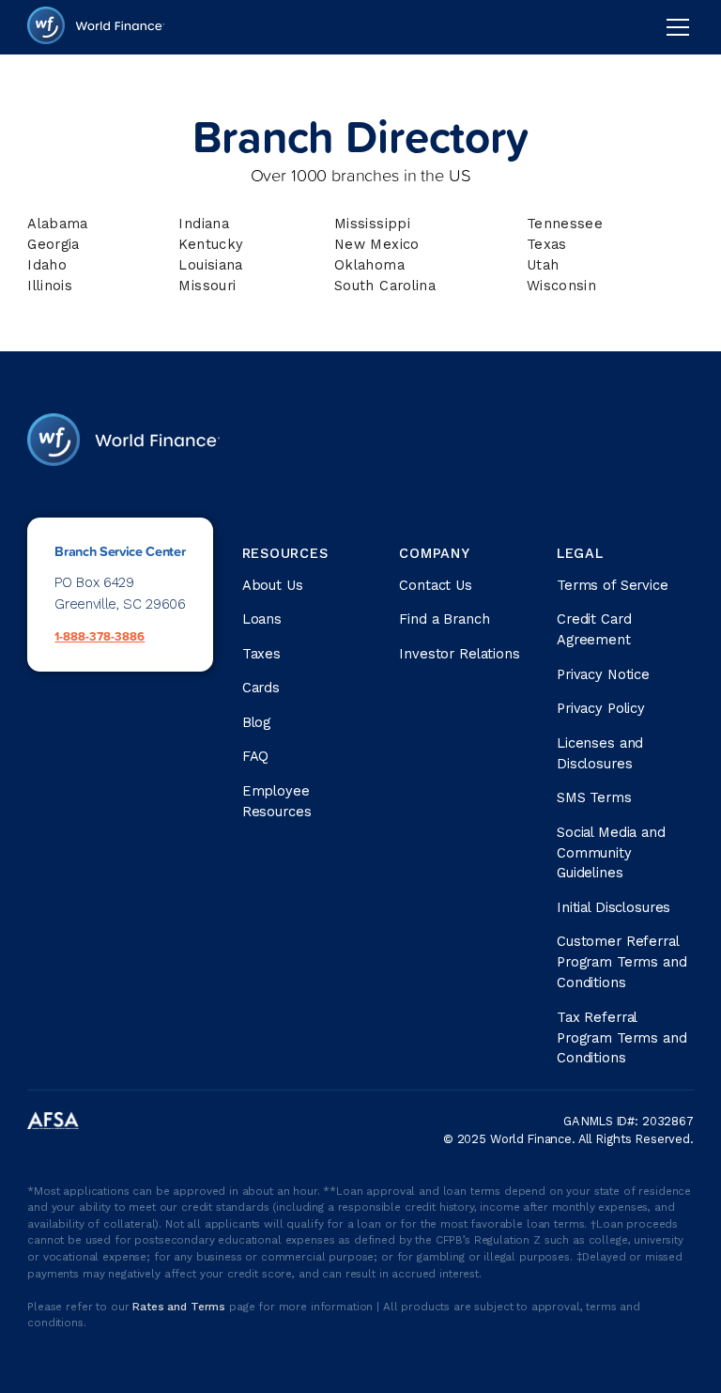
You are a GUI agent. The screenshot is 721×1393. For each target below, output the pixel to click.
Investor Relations (459, 653)
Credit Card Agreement (594, 629)
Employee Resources (277, 801)
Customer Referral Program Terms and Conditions (622, 962)
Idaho (47, 264)
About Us (272, 585)
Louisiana (210, 264)
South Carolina (385, 285)
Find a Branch (444, 619)
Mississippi (372, 223)
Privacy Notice (603, 674)
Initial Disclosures (613, 907)
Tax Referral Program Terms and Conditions (622, 1038)
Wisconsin (561, 285)
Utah (543, 264)
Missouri (207, 285)
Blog (256, 722)
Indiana (203, 223)
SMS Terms (594, 797)
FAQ (255, 756)
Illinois (49, 285)
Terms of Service (612, 585)
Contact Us (435, 585)
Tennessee (565, 223)
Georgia (53, 244)
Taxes (261, 653)
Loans (262, 619)
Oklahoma (369, 264)
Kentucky (210, 244)
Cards (261, 687)
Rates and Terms (180, 1306)
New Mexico (377, 244)
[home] (95, 28)
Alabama (57, 223)
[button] (674, 27)
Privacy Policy (601, 708)
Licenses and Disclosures (600, 753)
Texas (547, 244)
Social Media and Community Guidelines (611, 853)
